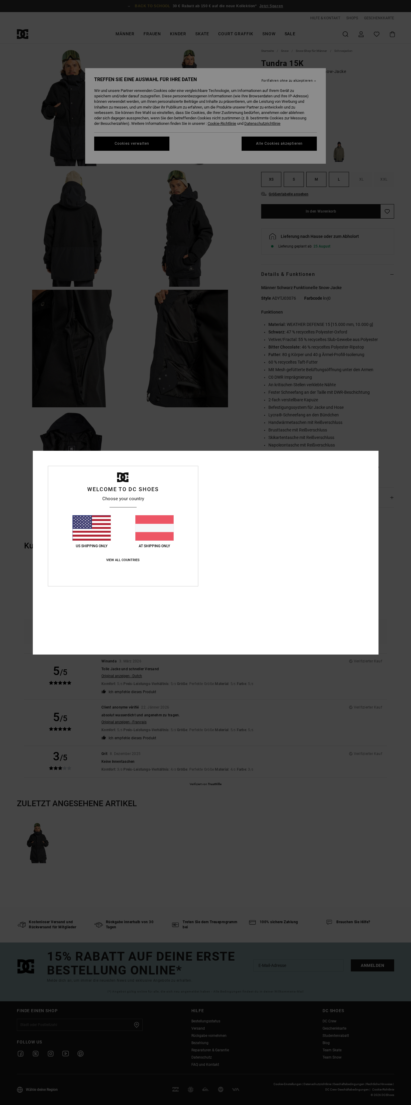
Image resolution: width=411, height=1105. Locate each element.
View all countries (123, 560)
